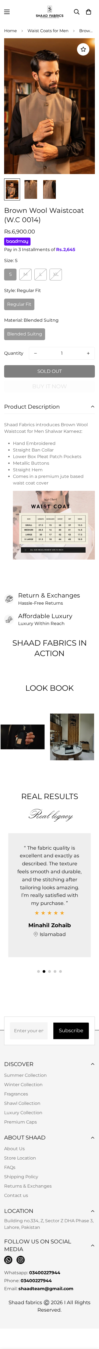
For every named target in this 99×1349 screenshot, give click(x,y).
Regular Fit (19, 304)
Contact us (16, 1195)
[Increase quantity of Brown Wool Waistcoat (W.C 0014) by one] (88, 353)
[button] (88, 11)
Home (10, 30)
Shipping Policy (21, 1176)
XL (56, 274)
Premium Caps (20, 1122)
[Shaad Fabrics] (49, 12)
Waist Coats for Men (48, 30)
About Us (14, 1148)
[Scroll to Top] (89, 1319)
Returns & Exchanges (28, 1186)
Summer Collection (25, 1075)
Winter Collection (23, 1084)
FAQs (9, 1167)
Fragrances (16, 1094)
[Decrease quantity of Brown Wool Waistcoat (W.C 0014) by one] (35, 353)
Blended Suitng (24, 334)
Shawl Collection (22, 1103)
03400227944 (44, 1272)
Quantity (13, 353)
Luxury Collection (23, 1112)
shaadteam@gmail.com (45, 1288)
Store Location (20, 1158)
